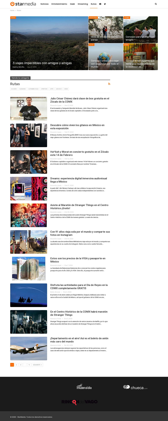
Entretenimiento (59, 4)
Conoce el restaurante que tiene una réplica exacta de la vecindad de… (140, 63)
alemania (22, 89)
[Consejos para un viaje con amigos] (140, 29)
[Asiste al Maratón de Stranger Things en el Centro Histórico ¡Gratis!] (28, 215)
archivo (59, 89)
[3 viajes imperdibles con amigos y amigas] (49, 43)
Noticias (45, 4)
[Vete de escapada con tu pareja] (105, 29)
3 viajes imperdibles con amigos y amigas (42, 63)
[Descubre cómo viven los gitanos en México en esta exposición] (28, 135)
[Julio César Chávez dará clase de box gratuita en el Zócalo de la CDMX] (28, 108)
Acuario (14, 89)
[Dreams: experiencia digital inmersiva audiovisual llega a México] (28, 188)
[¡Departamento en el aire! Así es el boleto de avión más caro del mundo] (28, 348)
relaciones (93, 18)
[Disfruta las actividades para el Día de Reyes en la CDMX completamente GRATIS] (28, 295)
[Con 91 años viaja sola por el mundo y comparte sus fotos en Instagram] (28, 242)
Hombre (126, 18)
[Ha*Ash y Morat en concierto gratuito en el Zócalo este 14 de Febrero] (28, 162)
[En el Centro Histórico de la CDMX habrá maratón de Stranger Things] (28, 322)
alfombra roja (33, 89)
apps (51, 89)
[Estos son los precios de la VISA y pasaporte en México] (28, 268)
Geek (72, 4)
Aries (66, 89)
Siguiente (37, 365)
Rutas (94, 4)
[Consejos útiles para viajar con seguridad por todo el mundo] (105, 56)
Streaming (83, 4)
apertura (44, 89)
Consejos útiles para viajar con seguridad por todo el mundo (105, 63)
